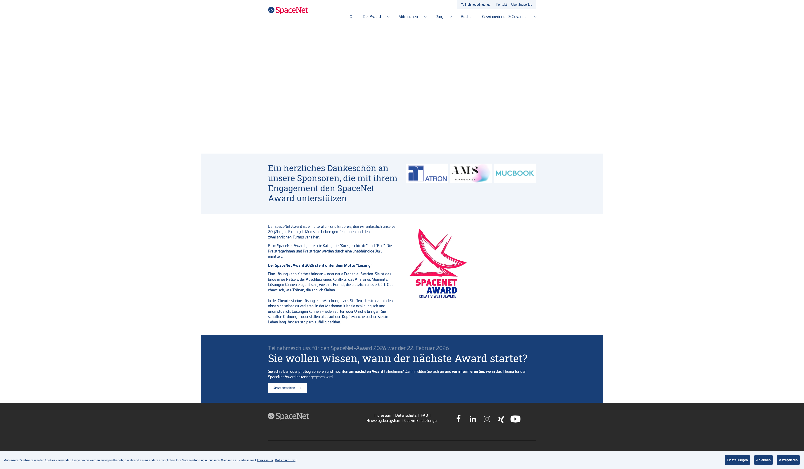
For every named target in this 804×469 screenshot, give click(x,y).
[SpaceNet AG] (288, 10)
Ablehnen (763, 459)
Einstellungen (737, 459)
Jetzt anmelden (284, 387)
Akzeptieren (788, 459)
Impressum (265, 460)
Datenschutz (285, 460)
